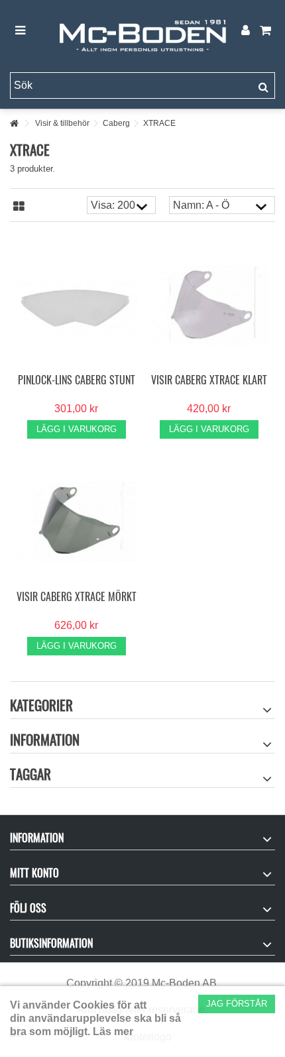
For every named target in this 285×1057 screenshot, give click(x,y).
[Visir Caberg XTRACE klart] (208, 305)
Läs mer (113, 1031)
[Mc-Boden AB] (142, 31)
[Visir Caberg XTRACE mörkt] (76, 521)
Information (45, 739)
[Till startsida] (14, 123)
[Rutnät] (19, 206)
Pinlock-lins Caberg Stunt (76, 380)
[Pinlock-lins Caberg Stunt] (76, 305)
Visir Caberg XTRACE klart (209, 380)
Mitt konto (34, 873)
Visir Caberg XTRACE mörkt (77, 596)
